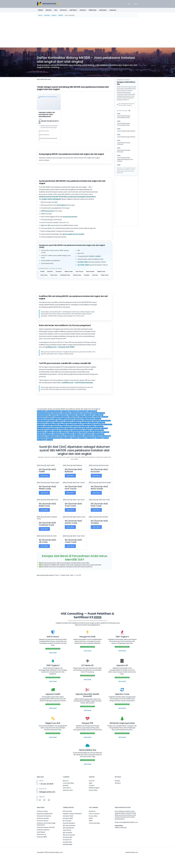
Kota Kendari (40, 418)
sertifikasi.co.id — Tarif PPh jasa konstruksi (77, 383)
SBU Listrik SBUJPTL (68, 828)
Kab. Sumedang (41, 436)
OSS (55, 202)
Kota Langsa (69, 436)
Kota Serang (68, 420)
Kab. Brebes (56, 432)
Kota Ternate (62, 424)
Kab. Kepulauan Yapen (97, 430)
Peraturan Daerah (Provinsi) (46, 827)
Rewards (65, 785)
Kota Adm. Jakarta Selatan (44, 413)
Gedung (48, 10)
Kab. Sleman (61, 428)
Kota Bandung (57, 413)
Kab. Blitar (90, 432)
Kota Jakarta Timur (42, 420)
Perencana (93, 10)
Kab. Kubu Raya (53, 428)
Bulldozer (50, 271)
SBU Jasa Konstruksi (69, 825)
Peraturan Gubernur (43, 830)
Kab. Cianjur (105, 432)
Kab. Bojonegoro (77, 420)
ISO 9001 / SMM (83, 262)
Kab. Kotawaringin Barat (53, 438)
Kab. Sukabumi (56, 426)
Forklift (42, 271)
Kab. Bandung (52, 420)
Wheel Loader (69, 271)
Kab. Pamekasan (88, 436)
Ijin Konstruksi (67, 821)
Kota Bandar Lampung (43, 415)
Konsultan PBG (67, 837)
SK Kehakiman (62, 205)
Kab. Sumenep (96, 428)
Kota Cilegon (70, 424)
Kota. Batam (78, 428)
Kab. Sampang (88, 434)
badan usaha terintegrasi (51, 199)
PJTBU (91, 256)
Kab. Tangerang (89, 415)
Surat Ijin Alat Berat (69, 823)
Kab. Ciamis (49, 432)
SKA (42, 225)
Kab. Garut (98, 418)
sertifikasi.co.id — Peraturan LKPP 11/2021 (59, 347)
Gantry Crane (77, 275)
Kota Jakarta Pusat (42, 428)
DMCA (91, 818)
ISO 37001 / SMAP (83, 265)
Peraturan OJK (41, 834)
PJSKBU (97, 256)
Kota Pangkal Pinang (73, 432)
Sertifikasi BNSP (67, 844)
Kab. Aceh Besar (68, 434)
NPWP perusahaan (47, 211)
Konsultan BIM (67, 842)
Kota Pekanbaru (41, 417)
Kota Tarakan (97, 432)
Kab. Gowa (49, 430)
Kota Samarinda (62, 415)
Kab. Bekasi (50, 417)
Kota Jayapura (99, 415)
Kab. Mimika (64, 432)
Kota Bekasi (53, 415)
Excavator (59, 271)
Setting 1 (117, 781)
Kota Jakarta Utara (98, 434)
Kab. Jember (101, 422)
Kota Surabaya (73, 411)
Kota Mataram (93, 422)
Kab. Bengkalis (75, 426)
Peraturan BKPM (42, 837)
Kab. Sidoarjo (96, 417)
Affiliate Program (94, 788)
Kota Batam (96, 420)
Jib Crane (95, 275)
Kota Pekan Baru (87, 420)
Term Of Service (94, 814)
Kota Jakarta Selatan (88, 418)
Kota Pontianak (72, 415)
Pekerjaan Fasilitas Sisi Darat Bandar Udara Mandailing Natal (47, 114)
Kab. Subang (40, 424)
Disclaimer (92, 811)
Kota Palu (50, 422)
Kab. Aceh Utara (78, 436)
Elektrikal (73, 10)
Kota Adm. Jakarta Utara (85, 417)
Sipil (55, 10)
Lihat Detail (53, 653)
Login (128, 4)
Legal (90, 783)
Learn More (44, 475)
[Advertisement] (87, 33)
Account (91, 781)
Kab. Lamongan (90, 438)
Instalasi (63, 10)
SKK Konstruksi (67, 811)
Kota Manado (66, 422)
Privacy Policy (93, 790)
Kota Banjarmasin (105, 420)
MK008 (60, 15)
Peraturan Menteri (42, 821)
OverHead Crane (65, 275)
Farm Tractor (79, 271)
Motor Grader (90, 271)
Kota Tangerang (41, 411)
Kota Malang (78, 424)
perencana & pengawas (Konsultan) (82, 197)
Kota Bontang (84, 426)
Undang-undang (42, 811)
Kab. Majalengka (106, 436)
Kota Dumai (56, 430)
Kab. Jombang (48, 434)
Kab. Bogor (48, 418)
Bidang (54, 15)
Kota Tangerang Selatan (67, 418)
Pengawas (103, 10)
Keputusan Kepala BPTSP (44, 814)
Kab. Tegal (87, 430)
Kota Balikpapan (73, 417)
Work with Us (67, 788)
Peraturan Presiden (43, 818)
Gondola (86, 275)
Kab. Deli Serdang (58, 434)
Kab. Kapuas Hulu (66, 438)
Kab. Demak (82, 438)
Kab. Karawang (58, 422)
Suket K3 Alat (67, 830)
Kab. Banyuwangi (41, 422)
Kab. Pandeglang (65, 426)
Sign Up (136, 4)
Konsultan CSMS (68, 816)
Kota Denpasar (108, 424)
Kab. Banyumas (87, 428)
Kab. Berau (40, 434)
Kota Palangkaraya (66, 430)
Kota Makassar (83, 411)
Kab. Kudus (49, 439)
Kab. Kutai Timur (75, 422)
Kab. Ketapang (41, 430)
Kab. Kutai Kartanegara (51, 424)
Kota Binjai (83, 432)
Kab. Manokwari (86, 413)
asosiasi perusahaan (70, 217)
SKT (49, 225)
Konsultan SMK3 (68, 818)
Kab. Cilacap (55, 418)
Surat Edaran (41, 832)
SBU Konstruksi (67, 832)
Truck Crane (43, 275)
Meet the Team (68, 790)
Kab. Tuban (40, 426)
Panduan (112, 10)
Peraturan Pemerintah (44, 816)
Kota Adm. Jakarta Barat (54, 411)
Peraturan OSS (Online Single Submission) (46, 824)
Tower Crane (104, 275)
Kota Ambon (84, 422)
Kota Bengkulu (98, 424)
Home (40, 15)
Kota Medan (65, 411)
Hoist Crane (53, 275)
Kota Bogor (104, 428)
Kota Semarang (66, 413)
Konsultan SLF (67, 840)
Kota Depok (78, 418)
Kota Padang (80, 415)
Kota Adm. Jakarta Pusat (61, 417)
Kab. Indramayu (70, 428)
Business (47, 15)
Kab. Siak (106, 438)
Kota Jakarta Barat (88, 424)
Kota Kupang (60, 420)
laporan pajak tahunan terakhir (73, 234)
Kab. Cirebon (99, 426)
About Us (66, 781)
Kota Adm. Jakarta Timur (98, 413)
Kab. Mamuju (61, 436)
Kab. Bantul (75, 438)
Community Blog (68, 783)
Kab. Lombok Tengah (77, 430)
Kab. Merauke (41, 432)
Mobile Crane (101, 271)
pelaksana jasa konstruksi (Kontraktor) (53, 197)
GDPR (90, 821)
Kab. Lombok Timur (52, 436)
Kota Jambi (105, 417)
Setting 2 (117, 783)
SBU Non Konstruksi (69, 835)
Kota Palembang (92, 411)
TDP (42, 214)
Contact (91, 785)
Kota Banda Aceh (75, 413)
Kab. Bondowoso (41, 438)
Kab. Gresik (92, 426)
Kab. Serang (99, 438)
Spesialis (83, 10)
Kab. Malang (47, 426)
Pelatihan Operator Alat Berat (72, 814)
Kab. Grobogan (41, 439)
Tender (40, 10)
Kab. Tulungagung (78, 434)
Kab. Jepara (97, 436)
